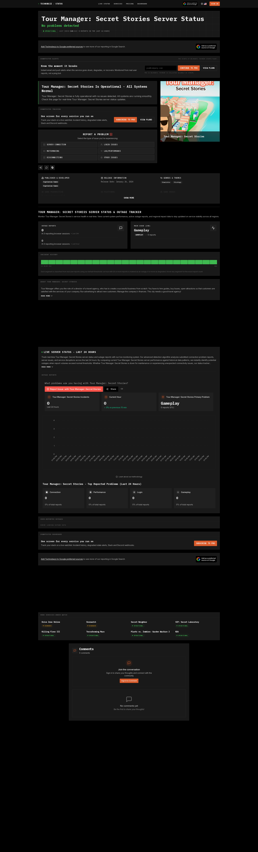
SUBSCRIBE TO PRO (125, 119)
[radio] (69, 144)
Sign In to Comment (129, 681)
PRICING (130, 4)
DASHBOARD (142, 4)
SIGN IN (214, 4)
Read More (45, 296)
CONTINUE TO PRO (189, 68)
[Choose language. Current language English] (204, 3)
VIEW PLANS (209, 68)
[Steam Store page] (52, 167)
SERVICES (118, 4)
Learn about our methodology (130, 477)
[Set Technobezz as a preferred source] (190, 3)
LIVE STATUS (104, 4)
